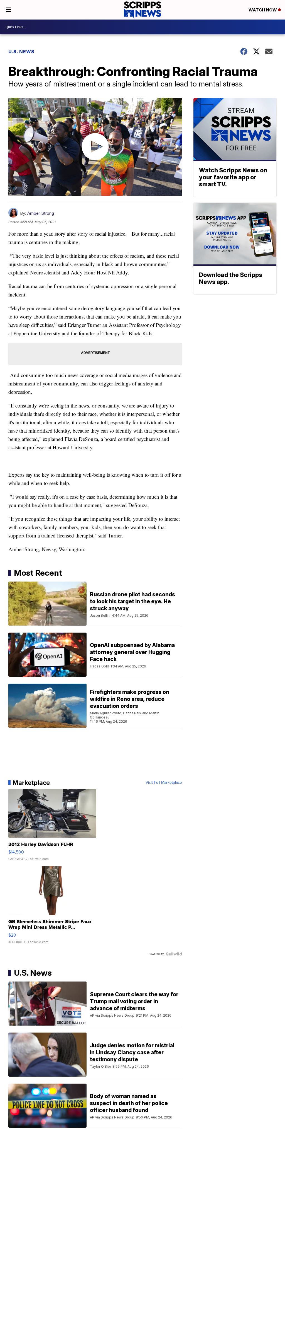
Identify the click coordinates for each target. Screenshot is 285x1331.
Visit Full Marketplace (164, 783)
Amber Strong (40, 213)
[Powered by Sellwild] (174, 954)
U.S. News (21, 51)
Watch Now (263, 10)
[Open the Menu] (8, 10)
